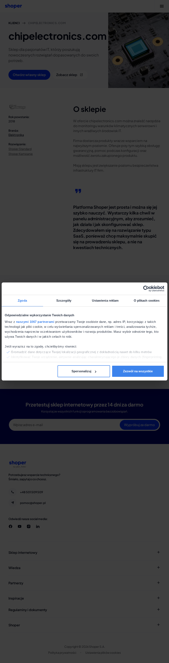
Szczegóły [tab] (63, 300)
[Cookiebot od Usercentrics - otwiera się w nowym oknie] (146, 289)
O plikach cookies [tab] (147, 300)
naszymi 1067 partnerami (35, 321)
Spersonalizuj (81, 371)
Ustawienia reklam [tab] (105, 300)
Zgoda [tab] (22, 300)
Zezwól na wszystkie (138, 371)
